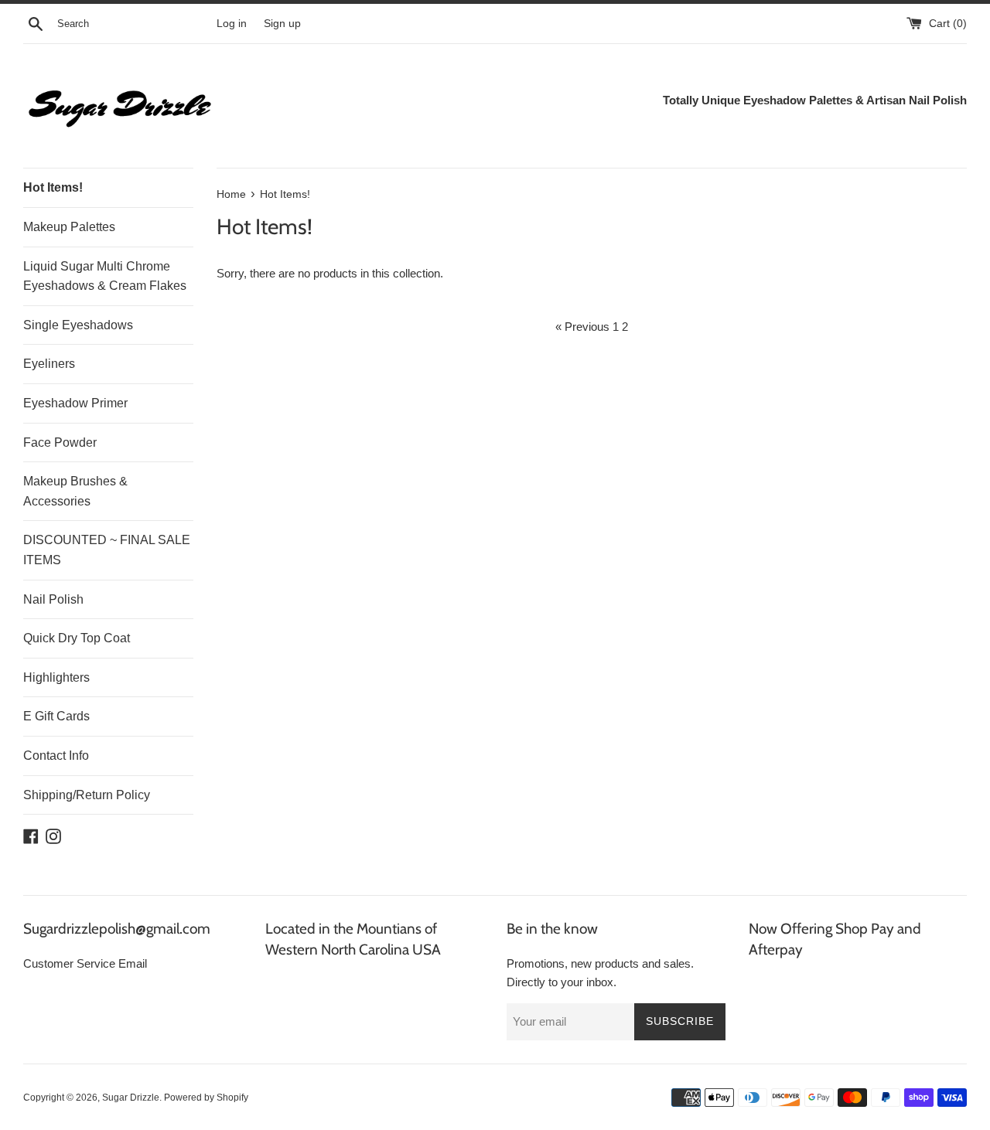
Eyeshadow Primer (75, 403)
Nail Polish (53, 599)
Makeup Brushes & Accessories (75, 491)
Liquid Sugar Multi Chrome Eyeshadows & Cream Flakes (104, 276)
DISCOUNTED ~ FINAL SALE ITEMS (106, 550)
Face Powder (60, 442)
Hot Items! (53, 187)
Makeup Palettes (69, 226)
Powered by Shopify (206, 1097)
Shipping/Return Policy (86, 795)
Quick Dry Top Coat (76, 638)
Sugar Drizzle (130, 1097)
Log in (232, 23)
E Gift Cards (56, 716)
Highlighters (56, 677)
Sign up (282, 23)
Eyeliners (49, 363)
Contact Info (56, 755)
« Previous (582, 326)
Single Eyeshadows (78, 325)
